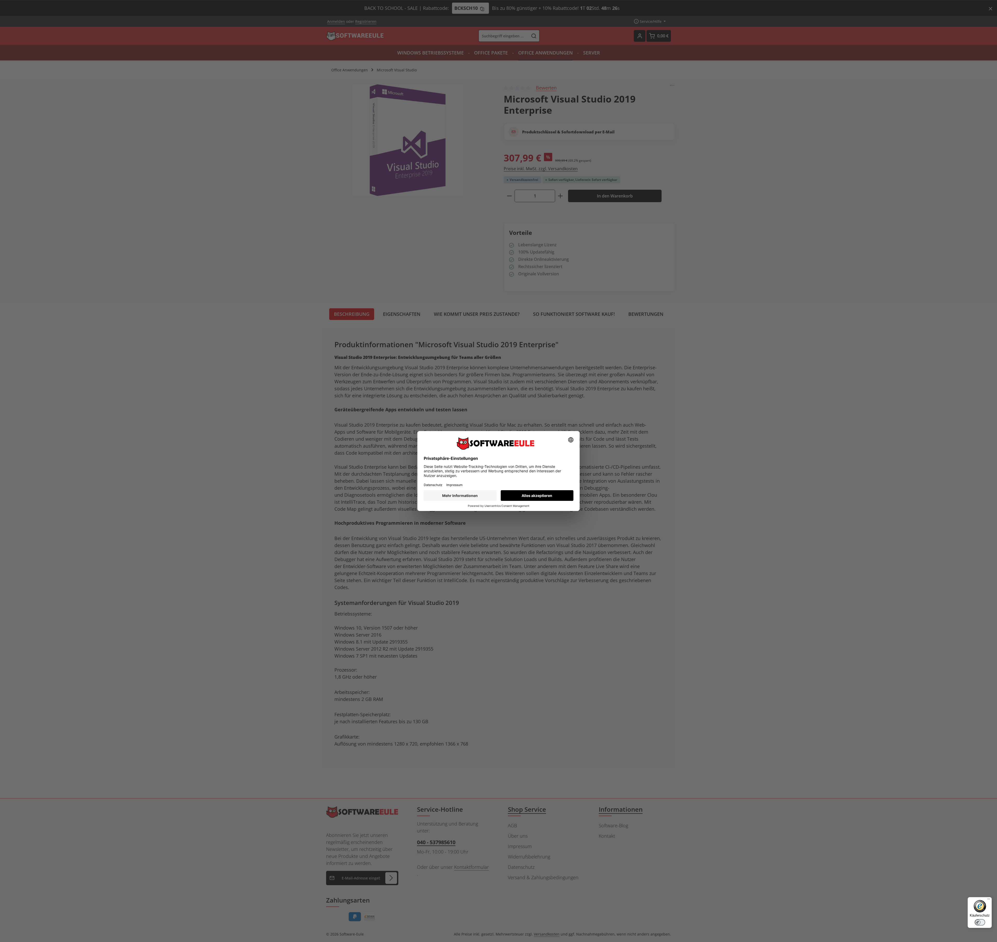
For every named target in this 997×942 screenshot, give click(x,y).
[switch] (980, 922)
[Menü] (989, 900)
